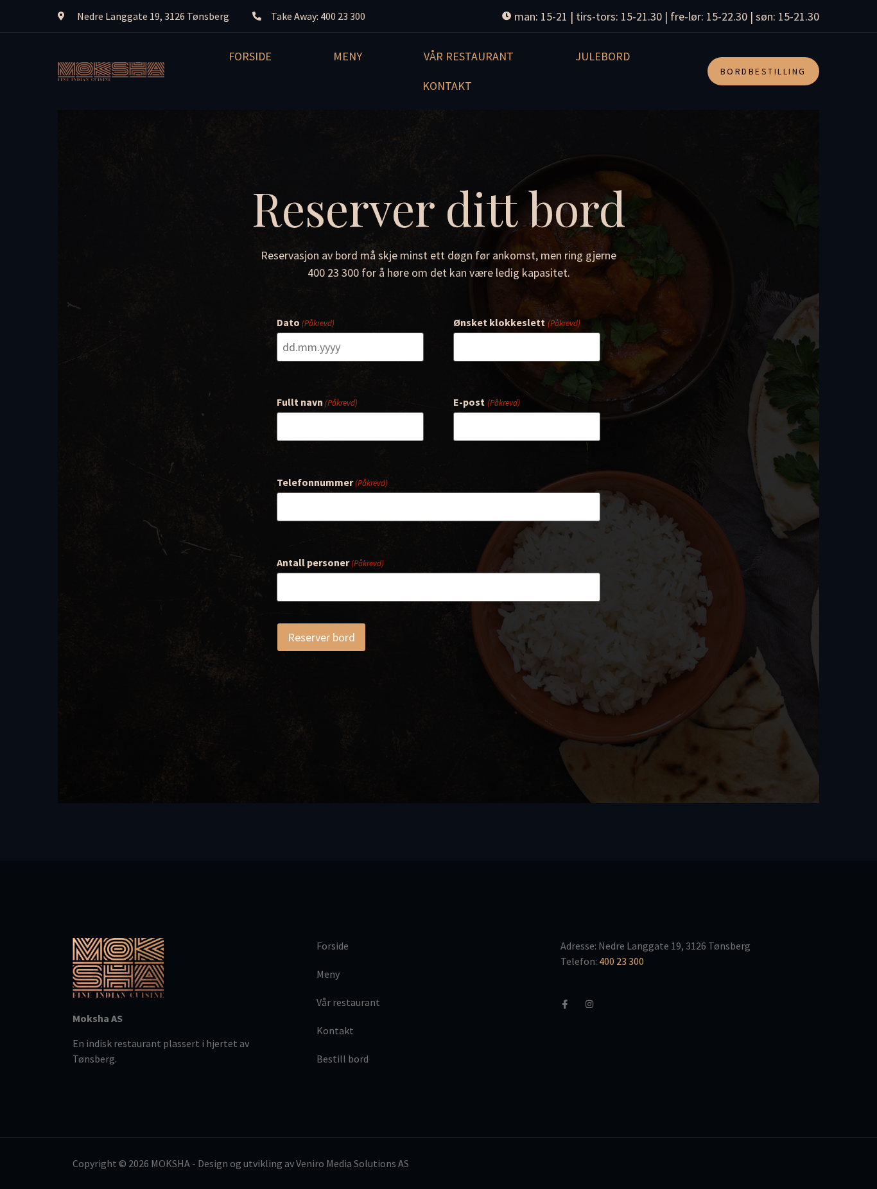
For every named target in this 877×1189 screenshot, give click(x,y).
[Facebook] (570, 1003)
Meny (347, 56)
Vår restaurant (469, 56)
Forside (250, 56)
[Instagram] (595, 1003)
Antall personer (330, 562)
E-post (486, 402)
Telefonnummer (332, 482)
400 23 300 (621, 961)
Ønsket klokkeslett (516, 322)
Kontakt (447, 85)
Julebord (602, 56)
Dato (305, 322)
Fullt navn (317, 402)
